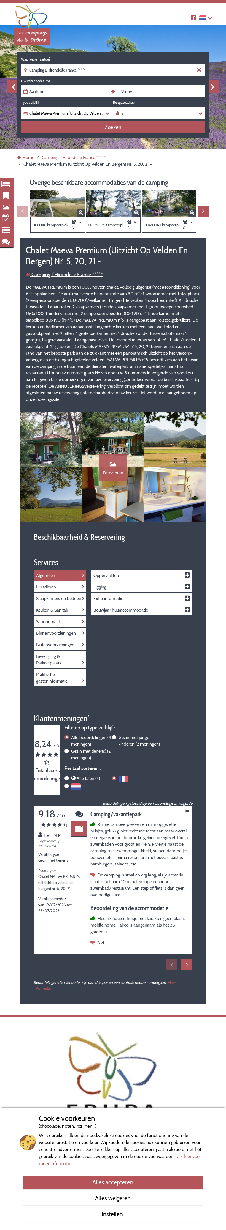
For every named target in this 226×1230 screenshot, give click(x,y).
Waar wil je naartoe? (35, 59)
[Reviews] (79, 813)
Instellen (113, 1214)
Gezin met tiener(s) (91, 754)
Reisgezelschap (124, 102)
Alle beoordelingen (91, 741)
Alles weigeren (113, 1198)
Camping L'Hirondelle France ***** (66, 274)
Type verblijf (30, 102)
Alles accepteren (112, 1182)
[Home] (32, 15)
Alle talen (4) (88, 778)
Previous (13, 86)
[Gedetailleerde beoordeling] (79, 829)
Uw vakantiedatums (35, 80)
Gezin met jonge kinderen (139, 741)
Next (212, 86)
